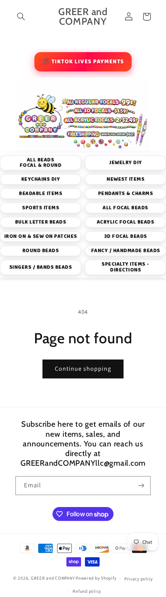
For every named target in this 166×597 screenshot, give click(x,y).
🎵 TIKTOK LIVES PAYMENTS (83, 61)
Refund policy (87, 591)
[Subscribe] (141, 485)
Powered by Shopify (96, 578)
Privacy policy (138, 579)
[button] (21, 16)
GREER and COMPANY (53, 578)
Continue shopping (83, 369)
